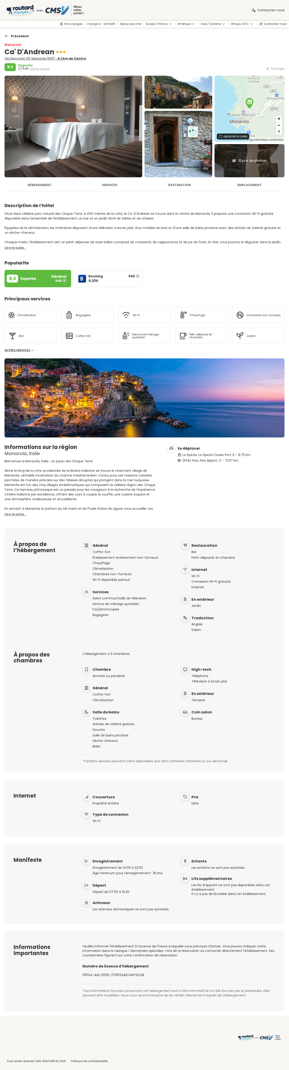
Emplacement (249, 185)
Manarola (13, 44)
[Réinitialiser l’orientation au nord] (279, 131)
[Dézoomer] (279, 125)
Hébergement (40, 185)
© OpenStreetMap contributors (264, 139)
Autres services (18, 350)
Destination (179, 185)
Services (109, 185)
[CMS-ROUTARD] (259, 1038)
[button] (249, 103)
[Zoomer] (279, 118)
